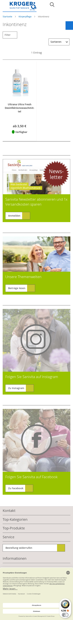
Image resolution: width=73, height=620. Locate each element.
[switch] (65, 615)
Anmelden (14, 215)
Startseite (8, 16)
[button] (19, 136)
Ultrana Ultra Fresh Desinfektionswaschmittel (19, 108)
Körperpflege (25, 16)
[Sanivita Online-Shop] (19, 7)
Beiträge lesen (16, 288)
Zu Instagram (16, 388)
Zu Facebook (15, 488)
